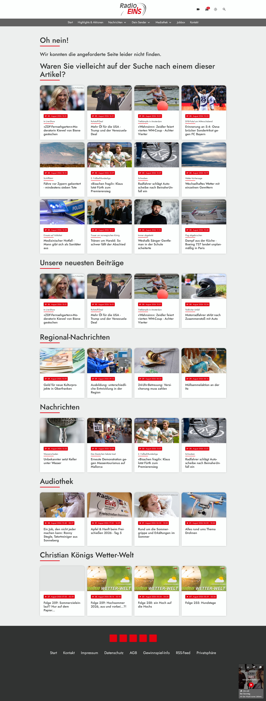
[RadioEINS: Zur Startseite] (133, 9)
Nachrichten (115, 22)
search (224, 9)
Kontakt (194, 22)
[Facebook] (49, 9)
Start (70, 22)
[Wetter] (215, 9)
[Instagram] (55, 9)
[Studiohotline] (68, 9)
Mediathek (162, 22)
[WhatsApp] (43, 9)
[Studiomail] (62, 9)
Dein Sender (139, 22)
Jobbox (181, 22)
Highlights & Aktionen (90, 22)
